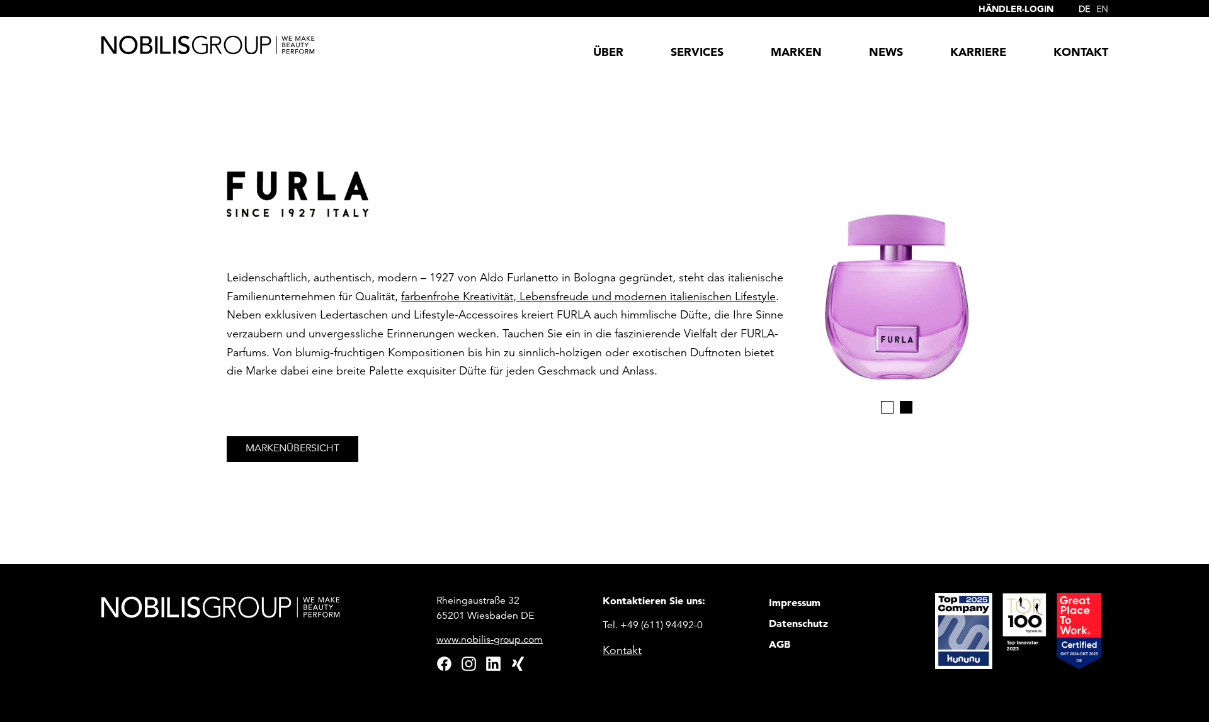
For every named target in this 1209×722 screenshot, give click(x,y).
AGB (779, 644)
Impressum (794, 602)
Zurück (839, 247)
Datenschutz (798, 623)
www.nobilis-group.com (489, 639)
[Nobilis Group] (208, 45)
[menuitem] (1081, 6)
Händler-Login (1016, 8)
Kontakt (622, 650)
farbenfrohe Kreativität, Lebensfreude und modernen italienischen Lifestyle (588, 296)
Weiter (954, 247)
